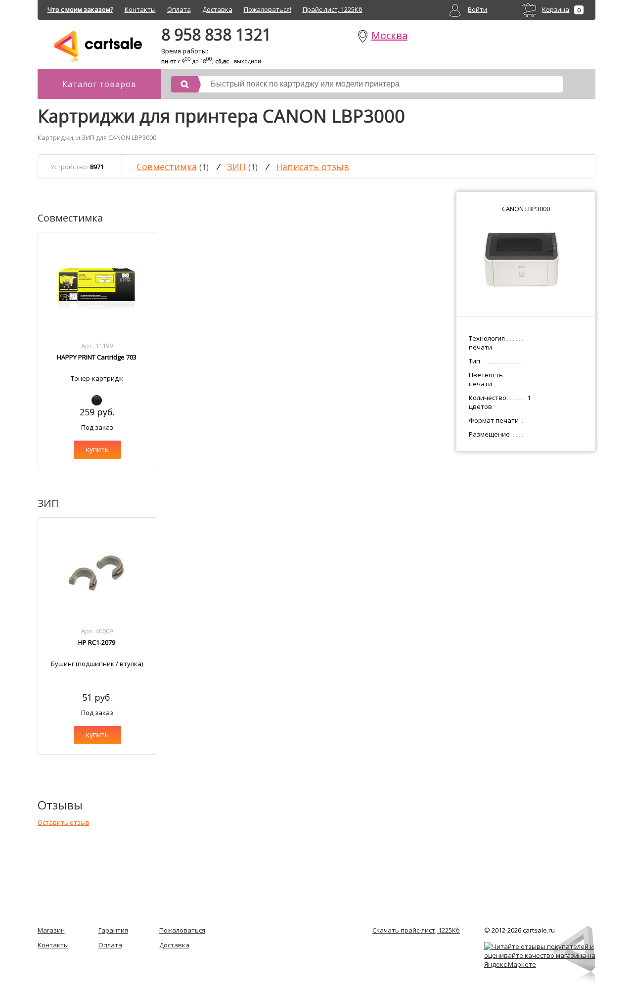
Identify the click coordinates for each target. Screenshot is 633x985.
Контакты (140, 9)
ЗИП (236, 167)
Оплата (179, 9)
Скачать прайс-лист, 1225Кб (416, 930)
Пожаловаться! (267, 9)
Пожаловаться (182, 930)
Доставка (217, 9)
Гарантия (113, 930)
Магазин (51, 930)
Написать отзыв (312, 167)
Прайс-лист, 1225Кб (332, 9)
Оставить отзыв (64, 822)
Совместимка (166, 167)
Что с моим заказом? (80, 9)
